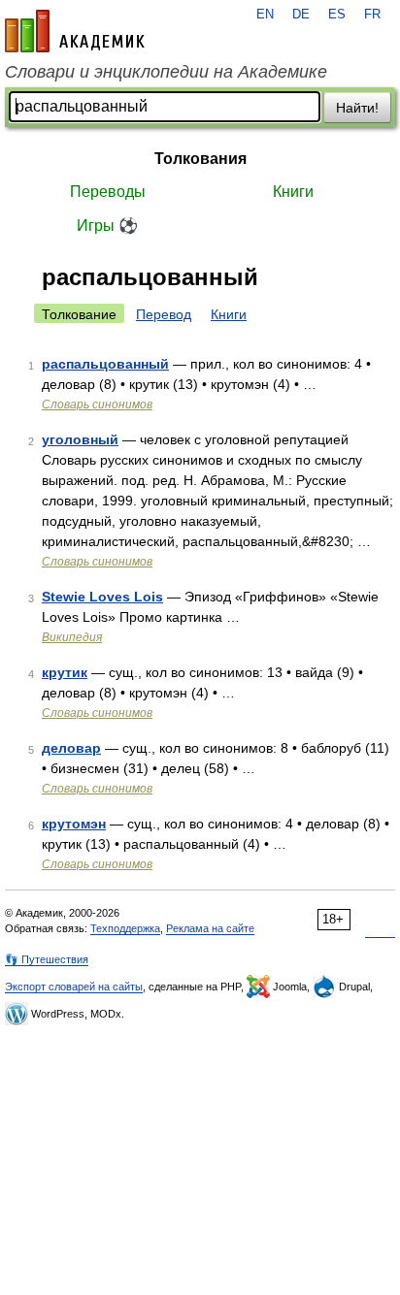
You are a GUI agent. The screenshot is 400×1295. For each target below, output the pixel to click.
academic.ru (75, 31)
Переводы (108, 191)
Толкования (200, 158)
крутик (64, 672)
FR (372, 14)
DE (301, 14)
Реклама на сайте (210, 928)
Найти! (357, 107)
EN (265, 14)
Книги (293, 191)
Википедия (72, 637)
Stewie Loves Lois (102, 596)
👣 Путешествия (46, 959)
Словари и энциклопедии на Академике (166, 71)
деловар (71, 748)
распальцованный (105, 364)
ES (337, 14)
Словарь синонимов (97, 404)
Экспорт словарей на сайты (74, 986)
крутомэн (74, 823)
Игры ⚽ (107, 225)
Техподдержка (125, 928)
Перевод (163, 314)
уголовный (80, 439)
